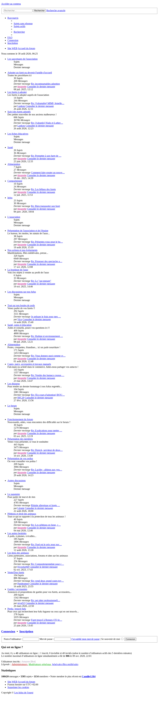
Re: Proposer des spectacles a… (46, 261)
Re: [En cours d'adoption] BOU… (48, 395)
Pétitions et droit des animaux (21, 513)
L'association (13, 217)
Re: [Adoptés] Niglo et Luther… (47, 123)
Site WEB (12, 681)
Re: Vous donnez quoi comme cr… (48, 355)
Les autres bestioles (16, 533)
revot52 (21, 603)
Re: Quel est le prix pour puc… (46, 544)
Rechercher (39, 10)
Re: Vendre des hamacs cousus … (47, 375)
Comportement (14, 181)
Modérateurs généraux (40, 664)
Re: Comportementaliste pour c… (47, 564)
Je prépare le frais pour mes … (46, 316)
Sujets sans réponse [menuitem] (23, 23)
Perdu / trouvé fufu (16, 608)
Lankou (21, 106)
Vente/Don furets (15, 572)
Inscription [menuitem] (12, 43)
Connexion (8, 631)
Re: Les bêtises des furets (43, 189)
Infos (9, 197)
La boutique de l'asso (17, 269)
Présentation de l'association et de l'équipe (27, 230)
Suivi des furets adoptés (19, 111)
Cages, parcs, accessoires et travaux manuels (29, 364)
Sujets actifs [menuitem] (19, 26)
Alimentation (13, 164)
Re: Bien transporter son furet (45, 206)
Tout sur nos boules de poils (21, 305)
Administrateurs (19, 664)
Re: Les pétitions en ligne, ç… (46, 525)
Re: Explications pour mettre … (46, 430)
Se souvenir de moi (111, 639)
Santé (10, 147)
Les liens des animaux (18, 553)
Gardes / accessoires (17, 589)
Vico (19, 319)
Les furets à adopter (17, 92)
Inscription (26, 631)
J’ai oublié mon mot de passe (85, 639)
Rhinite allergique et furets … (45, 505)
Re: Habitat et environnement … (47, 336)
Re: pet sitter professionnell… (45, 600)
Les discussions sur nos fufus (21, 291)
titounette (21, 86)
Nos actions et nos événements (22, 250)
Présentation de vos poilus (20, 458)
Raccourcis (12, 18)
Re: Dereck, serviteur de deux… (47, 450)
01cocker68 (23, 567)
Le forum (12, 405)
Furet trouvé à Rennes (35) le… (46, 620)
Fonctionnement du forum (20, 419)
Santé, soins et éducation (19, 325)
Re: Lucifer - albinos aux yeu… (46, 469)
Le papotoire (13, 494)
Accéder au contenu (11, 3)
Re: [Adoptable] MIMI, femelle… (47, 103)
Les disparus (13, 383)
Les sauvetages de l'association (22, 59)
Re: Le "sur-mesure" (41, 281)
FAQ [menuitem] (9, 37)
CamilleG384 (88, 676)
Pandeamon (23, 583)
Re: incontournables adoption (45, 83)
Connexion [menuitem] (12, 40)
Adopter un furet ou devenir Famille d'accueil (29, 72)
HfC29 (20, 397)
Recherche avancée (55, 10)
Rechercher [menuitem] (19, 32)
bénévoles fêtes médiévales (65, 664)
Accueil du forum (26, 681)
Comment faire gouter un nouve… (48, 172)
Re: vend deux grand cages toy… (47, 580)
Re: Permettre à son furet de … (46, 155)
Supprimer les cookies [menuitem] (18, 687)
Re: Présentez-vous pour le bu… (47, 241)
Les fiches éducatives (17, 133)
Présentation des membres (20, 439)
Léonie (20, 508)
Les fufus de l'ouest (23, 692)
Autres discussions (16, 480)
